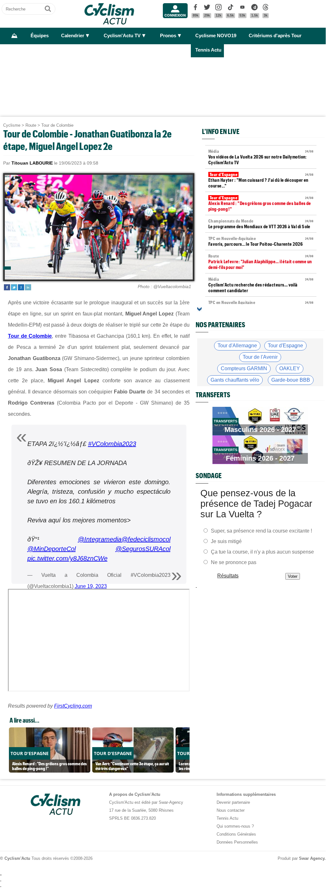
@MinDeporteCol (51, 548)
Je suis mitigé (226, 541)
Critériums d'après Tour (275, 35)
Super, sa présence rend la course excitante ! (261, 530)
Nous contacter (231, 810)
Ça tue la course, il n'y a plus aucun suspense (262, 551)
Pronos (168, 35)
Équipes (40, 35)
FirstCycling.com (73, 706)
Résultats (228, 575)
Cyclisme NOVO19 (215, 35)
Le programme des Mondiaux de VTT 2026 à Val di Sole (260, 223)
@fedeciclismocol (145, 539)
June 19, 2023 (91, 586)
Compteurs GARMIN (244, 368)
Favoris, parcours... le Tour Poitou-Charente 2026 (260, 241)
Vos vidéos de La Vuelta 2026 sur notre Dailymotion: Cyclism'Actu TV (260, 157)
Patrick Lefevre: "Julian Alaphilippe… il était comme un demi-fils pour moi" (260, 261)
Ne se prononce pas (233, 562)
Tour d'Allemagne (237, 345)
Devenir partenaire (233, 802)
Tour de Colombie (57, 125)
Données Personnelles (237, 842)
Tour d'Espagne (285, 345)
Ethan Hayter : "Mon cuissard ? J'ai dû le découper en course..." (260, 180)
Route (30, 125)
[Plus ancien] (199, 309)
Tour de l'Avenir (260, 357)
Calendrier (72, 35)
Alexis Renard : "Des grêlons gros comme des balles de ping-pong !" (260, 203)
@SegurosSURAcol (142, 548)
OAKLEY (289, 368)
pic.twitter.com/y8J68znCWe (67, 558)
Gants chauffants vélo (235, 380)
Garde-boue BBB (290, 380)
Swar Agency (311, 858)
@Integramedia (99, 539)
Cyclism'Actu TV (122, 35)
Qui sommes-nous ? (235, 826)
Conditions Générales (236, 834)
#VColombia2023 (112, 443)
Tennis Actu (208, 50)
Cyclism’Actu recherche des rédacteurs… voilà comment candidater (260, 285)
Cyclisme (11, 125)
